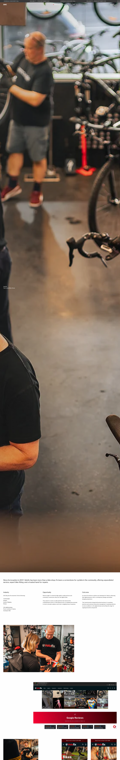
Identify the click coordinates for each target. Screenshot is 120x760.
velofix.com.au (8, 607)
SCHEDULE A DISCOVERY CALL (11, 1)
